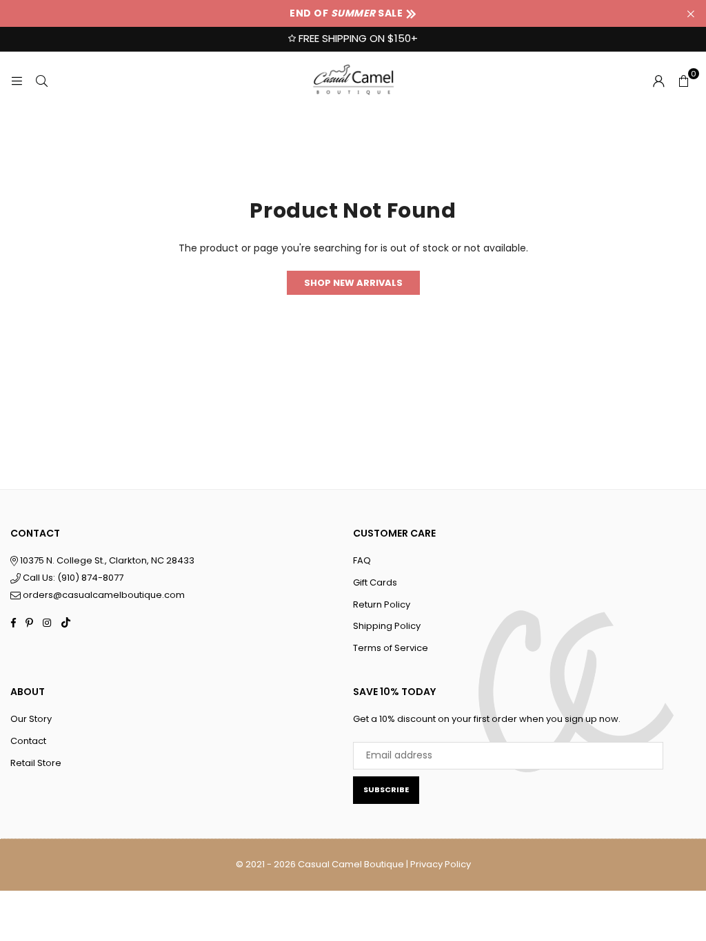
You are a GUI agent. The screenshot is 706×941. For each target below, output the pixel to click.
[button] (683, 80)
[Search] (41, 80)
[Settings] (658, 80)
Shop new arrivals (353, 282)
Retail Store (35, 762)
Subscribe (386, 789)
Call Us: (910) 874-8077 (72, 577)
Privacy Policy (440, 864)
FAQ (362, 560)
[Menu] (16, 80)
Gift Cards (375, 582)
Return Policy (381, 604)
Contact (28, 740)
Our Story (31, 718)
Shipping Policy (387, 625)
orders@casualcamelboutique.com (104, 594)
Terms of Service (390, 647)
